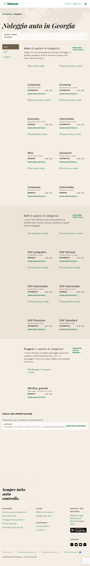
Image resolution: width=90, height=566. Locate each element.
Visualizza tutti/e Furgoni (77, 350)
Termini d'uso (7, 552)
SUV (6, 52)
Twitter (76, 544)
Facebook (71, 544)
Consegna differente (76, 426)
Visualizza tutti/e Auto (78, 49)
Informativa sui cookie (49, 552)
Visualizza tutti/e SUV (78, 216)
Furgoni (7, 57)
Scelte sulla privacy (70, 552)
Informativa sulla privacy (25, 552)
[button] (73, 4)
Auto (6, 47)
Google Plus (84, 544)
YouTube (80, 544)
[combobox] (45, 426)
